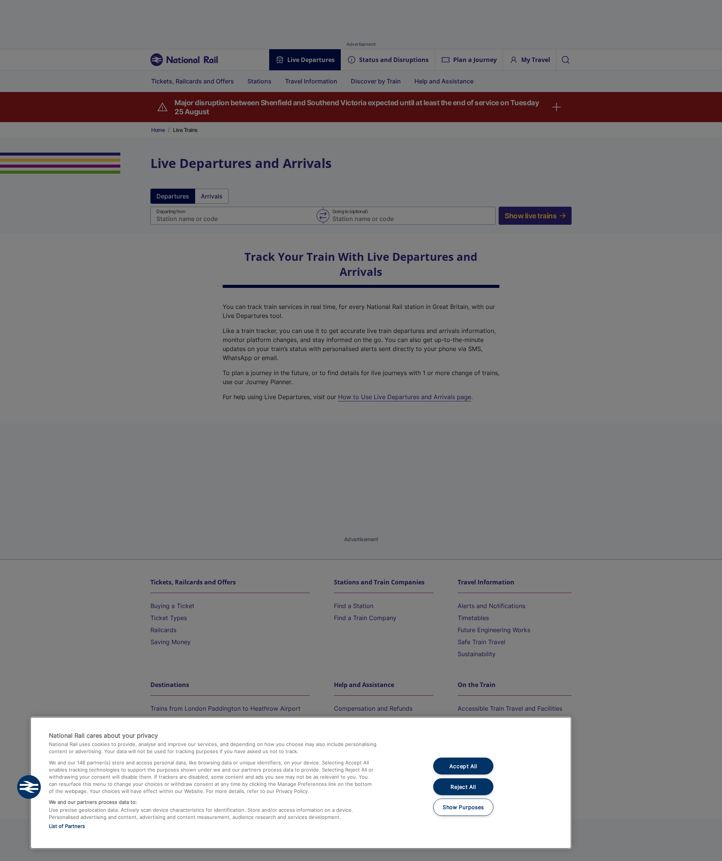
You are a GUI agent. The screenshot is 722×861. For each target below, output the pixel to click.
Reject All (463, 787)
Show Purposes (463, 807)
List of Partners (67, 826)
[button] (29, 787)
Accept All (463, 766)
